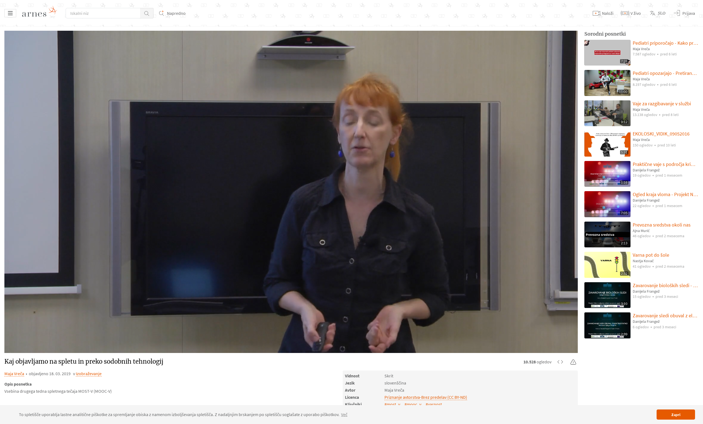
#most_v (392, 404)
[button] (147, 13)
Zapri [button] (675, 414)
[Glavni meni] (10, 13)
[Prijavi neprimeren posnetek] (573, 361)
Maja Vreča (14, 373)
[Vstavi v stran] (560, 361)
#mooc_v (412, 404)
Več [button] (344, 414)
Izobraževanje (89, 373)
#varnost (434, 404)
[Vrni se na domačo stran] (41, 13)
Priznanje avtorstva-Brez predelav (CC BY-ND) (425, 397)
